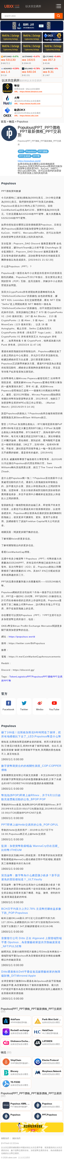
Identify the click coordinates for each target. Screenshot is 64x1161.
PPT (29, 676)
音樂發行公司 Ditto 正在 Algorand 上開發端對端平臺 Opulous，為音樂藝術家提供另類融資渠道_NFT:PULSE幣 (31, 942)
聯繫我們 (5, 1138)
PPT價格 (48, 676)
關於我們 (16, 1138)
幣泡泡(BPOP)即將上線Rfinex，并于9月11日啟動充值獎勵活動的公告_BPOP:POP (31, 797)
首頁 (3, 121)
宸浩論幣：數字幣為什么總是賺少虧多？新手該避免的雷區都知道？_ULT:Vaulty (30, 877)
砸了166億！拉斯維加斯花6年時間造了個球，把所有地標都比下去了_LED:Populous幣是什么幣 (31, 734)
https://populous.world (29, 161)
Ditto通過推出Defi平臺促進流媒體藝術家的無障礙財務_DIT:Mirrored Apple (30, 973)
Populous (37, 676)
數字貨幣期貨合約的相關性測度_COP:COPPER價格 (31, 767)
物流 (11, 121)
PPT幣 (7, 680)
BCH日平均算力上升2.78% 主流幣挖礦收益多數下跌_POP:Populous (31, 910)
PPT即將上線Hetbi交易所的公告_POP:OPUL (29, 824)
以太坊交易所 (24, 1157)
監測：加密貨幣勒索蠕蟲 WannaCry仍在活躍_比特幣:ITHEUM (30, 848)
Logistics (21, 676)
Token (12, 676)
